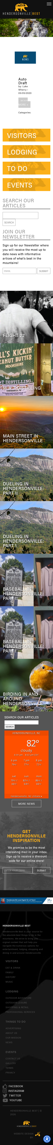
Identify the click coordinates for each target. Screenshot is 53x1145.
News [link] (9, 1042)
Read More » (23, 102)
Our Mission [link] (13, 1037)
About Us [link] (11, 1033)
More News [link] (26, 803)
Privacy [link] (10, 1072)
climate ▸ (26, 796)
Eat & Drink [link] (13, 967)
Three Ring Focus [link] (37, 1134)
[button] (43, 271)
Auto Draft (22, 80)
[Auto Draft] (25, 58)
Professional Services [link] (20, 1012)
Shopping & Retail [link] (17, 1007)
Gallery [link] (11, 1063)
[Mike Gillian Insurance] (26, 900)
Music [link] (9, 981)
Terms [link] (9, 1067)
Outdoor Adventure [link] (19, 998)
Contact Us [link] (13, 1058)
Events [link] (19, 185)
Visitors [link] (22, 135)
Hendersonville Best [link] (21, 9)
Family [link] (10, 972)
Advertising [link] (13, 1028)
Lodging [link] (22, 152)
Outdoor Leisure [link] (16, 1002)
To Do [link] (17, 168)
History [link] (10, 977)
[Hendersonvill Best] (26, 1124)
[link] (16, 1086)
